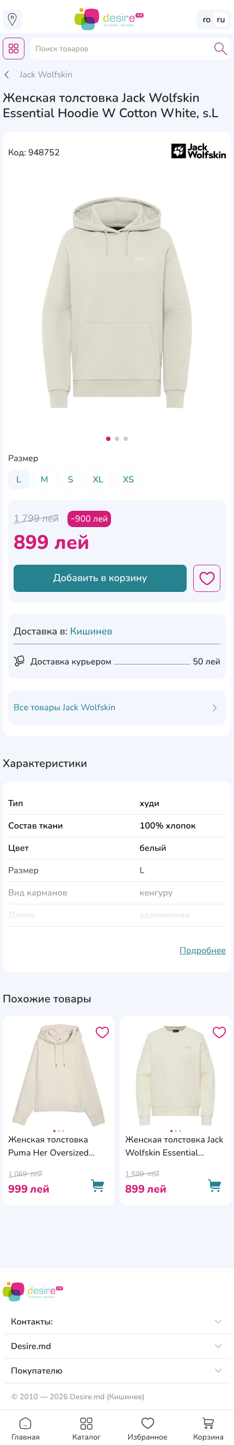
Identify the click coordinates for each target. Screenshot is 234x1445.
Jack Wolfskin (46, 75)
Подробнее (203, 951)
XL (98, 480)
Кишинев (91, 631)
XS (128, 480)
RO (207, 20)
